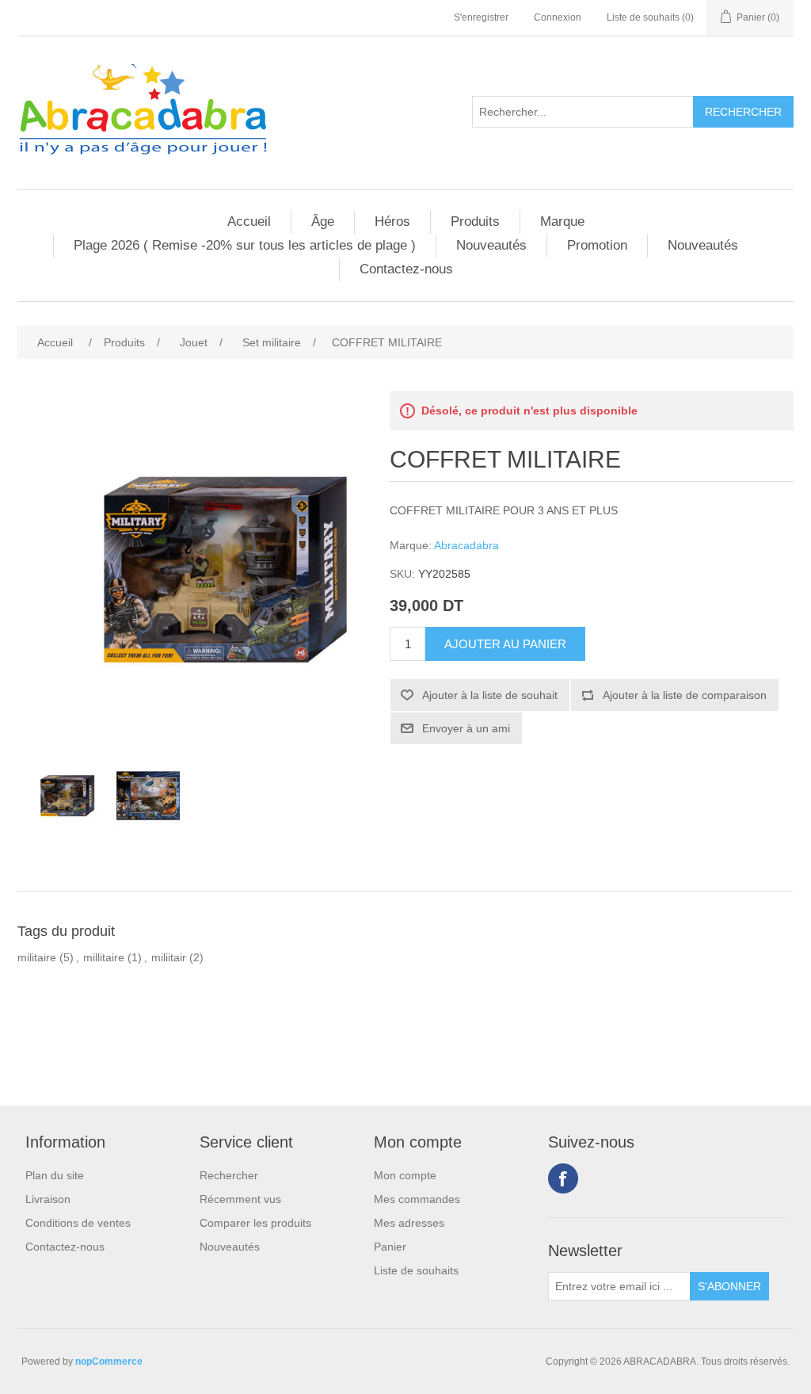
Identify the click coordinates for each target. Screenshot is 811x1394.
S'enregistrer (481, 17)
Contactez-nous (406, 269)
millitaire (103, 957)
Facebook (563, 1178)
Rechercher (229, 1175)
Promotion (597, 245)
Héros (392, 221)
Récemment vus (240, 1199)
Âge (322, 221)
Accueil (249, 221)
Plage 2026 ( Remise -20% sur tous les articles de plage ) (245, 245)
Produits (475, 221)
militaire (36, 957)
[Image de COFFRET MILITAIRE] (61, 795)
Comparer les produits (255, 1222)
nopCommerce (109, 1361)
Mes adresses (409, 1222)
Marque (562, 221)
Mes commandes (417, 1199)
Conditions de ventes (78, 1222)
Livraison (47, 1199)
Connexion (557, 17)
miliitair (168, 957)
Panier (390, 1246)
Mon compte (405, 1175)
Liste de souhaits (416, 1270)
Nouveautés (491, 245)
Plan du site (54, 1175)
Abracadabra (466, 545)
